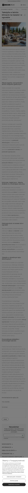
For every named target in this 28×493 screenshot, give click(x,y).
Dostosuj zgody (14, 480)
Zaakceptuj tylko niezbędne (14, 476)
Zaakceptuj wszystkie (14, 484)
